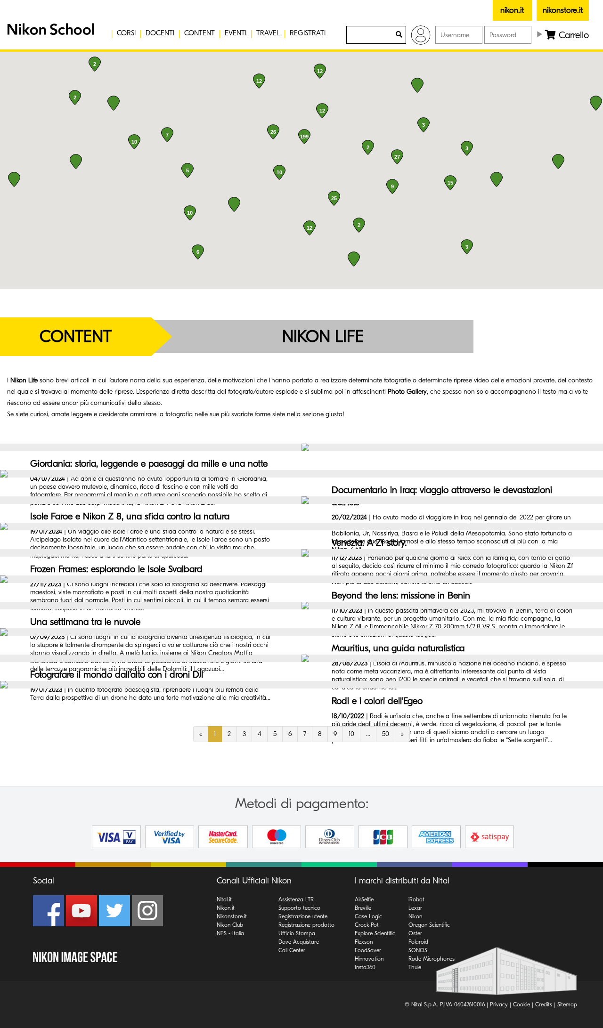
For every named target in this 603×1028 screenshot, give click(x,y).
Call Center (291, 950)
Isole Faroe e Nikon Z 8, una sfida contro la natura (129, 516)
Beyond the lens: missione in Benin (401, 595)
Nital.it (224, 899)
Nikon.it (226, 908)
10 (351, 734)
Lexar (415, 908)
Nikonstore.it (232, 916)
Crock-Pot (367, 925)
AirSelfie (364, 899)
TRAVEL (268, 33)
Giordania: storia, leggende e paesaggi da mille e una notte (149, 463)
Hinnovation (369, 958)
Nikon (415, 916)
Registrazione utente (302, 916)
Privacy (499, 1004)
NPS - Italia (230, 933)
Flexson (364, 942)
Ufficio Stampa (296, 933)
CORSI (126, 33)
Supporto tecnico (299, 908)
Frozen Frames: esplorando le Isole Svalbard (116, 569)
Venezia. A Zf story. (369, 542)
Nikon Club (230, 925)
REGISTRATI (308, 33)
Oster (415, 933)
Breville (363, 908)
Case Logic (368, 916)
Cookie (521, 1004)
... (368, 734)
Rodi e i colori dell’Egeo (377, 701)
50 (385, 734)
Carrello (572, 35)
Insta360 (365, 967)
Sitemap (567, 1004)
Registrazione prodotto (306, 925)
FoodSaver (368, 950)
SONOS (417, 950)
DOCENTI (160, 33)
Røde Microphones (431, 958)
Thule (414, 967)
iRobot (416, 899)
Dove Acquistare (298, 942)
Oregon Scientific (429, 925)
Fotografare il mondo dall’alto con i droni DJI (117, 674)
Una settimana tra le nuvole (85, 621)
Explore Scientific (375, 933)
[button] (49, 33)
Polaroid (418, 942)
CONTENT (199, 33)
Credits (543, 1004)
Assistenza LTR (296, 899)
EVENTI (235, 33)
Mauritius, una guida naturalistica (398, 648)
